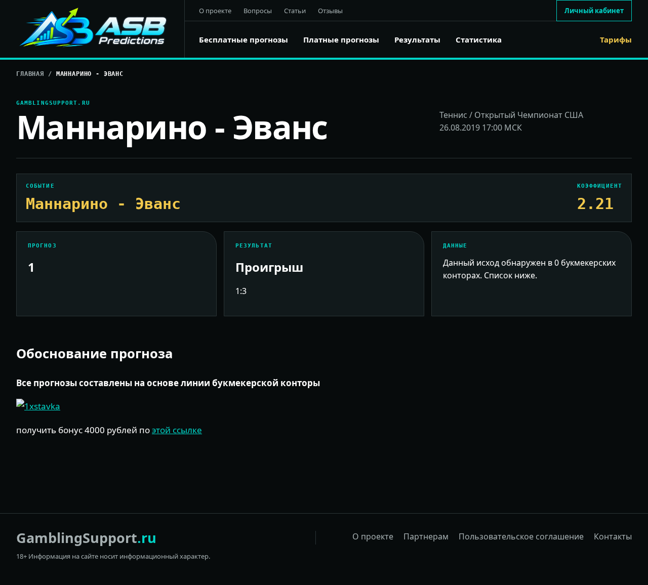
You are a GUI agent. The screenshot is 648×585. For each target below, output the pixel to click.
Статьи (295, 10)
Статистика (479, 40)
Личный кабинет (594, 10)
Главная (30, 74)
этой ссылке (177, 430)
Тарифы (616, 40)
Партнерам (426, 536)
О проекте (215, 10)
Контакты (613, 536)
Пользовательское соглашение (521, 536)
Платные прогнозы (341, 40)
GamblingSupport (86, 538)
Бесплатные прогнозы (243, 40)
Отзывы (330, 10)
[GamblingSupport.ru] (100, 29)
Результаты (417, 40)
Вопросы (258, 10)
